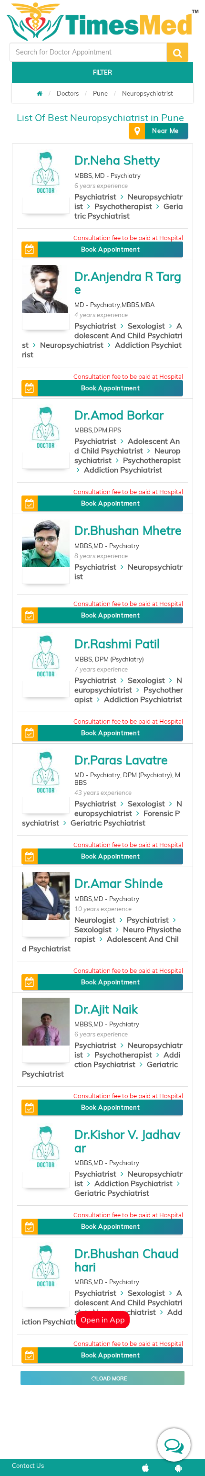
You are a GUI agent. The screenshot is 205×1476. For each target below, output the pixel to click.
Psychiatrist (95, 196)
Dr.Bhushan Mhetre (128, 530)
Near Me (165, 130)
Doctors (68, 93)
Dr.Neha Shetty (117, 160)
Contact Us (28, 1465)
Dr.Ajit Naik (106, 1009)
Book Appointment (110, 249)
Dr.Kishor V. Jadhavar (127, 1141)
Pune (100, 93)
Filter (102, 72)
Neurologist (94, 920)
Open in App (103, 1319)
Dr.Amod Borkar (119, 415)
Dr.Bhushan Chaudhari (126, 1260)
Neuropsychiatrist (147, 93)
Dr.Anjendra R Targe (127, 283)
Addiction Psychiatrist (123, 469)
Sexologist (146, 325)
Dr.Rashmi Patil (117, 643)
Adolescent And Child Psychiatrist (102, 335)
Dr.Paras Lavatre (121, 759)
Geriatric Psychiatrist (128, 210)
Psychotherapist (123, 206)
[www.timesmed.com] (39, 93)
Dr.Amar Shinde (118, 883)
